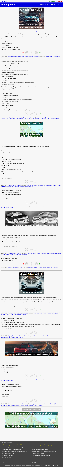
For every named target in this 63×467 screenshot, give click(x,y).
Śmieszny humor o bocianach (34, 118)
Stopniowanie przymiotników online (41, 455)
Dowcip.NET (8, 4)
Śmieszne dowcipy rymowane (50, 379)
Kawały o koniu (48, 185)
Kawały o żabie (56, 56)
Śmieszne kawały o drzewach (26, 186)
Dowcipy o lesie (48, 56)
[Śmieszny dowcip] (36, 52)
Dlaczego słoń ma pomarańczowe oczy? (17, 206)
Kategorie (44, 4)
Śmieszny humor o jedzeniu (52, 404)
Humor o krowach (41, 185)
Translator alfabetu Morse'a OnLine (12, 449)
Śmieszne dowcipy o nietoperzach (11, 186)
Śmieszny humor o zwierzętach (54, 336)
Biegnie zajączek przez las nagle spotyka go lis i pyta (20, 117)
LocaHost (55, 465)
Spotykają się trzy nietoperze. (14, 185)
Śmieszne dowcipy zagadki (44, 267)
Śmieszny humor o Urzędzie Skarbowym (51, 118)
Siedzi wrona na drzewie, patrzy (15, 253)
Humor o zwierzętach (10, 118)
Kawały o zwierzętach (31, 185)
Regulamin (6, 462)
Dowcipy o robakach (38, 405)
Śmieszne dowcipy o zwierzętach (50, 313)
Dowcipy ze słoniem (5, 337)
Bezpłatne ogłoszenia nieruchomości (12, 445)
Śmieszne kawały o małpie (22, 118)
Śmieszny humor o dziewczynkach (37, 404)
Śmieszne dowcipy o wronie (7, 254)
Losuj (53, 4)
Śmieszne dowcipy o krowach (54, 253)
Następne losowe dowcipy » (31, 409)
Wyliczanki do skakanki (38, 447)
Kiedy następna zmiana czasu (40, 449)
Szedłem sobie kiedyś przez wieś (15, 379)
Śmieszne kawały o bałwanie (20, 314)
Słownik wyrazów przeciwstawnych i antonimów (15, 451)
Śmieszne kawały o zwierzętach (39, 206)
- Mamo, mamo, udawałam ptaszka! (16, 404)
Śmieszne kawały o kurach (7, 380)
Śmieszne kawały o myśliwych (40, 336)
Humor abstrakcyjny (32, 253)
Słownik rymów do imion (9, 453)
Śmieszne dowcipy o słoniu (7, 207)
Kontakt (34, 462)
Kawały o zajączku (38, 313)
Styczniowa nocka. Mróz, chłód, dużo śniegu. (18, 313)
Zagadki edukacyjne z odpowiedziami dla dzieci (44, 451)
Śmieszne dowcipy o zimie (7, 314)
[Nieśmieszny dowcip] (26, 52)
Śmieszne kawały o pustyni (17, 337)
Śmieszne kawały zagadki (52, 206)
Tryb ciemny (4, 1)
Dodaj (60, 4)
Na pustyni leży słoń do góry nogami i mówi (17, 336)
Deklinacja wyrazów (8, 455)
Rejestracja (59, 1)
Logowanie (52, 1)
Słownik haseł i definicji (38, 453)
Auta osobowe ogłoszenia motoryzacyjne (42, 445)
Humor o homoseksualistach (7, 57)
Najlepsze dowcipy (12, 31)
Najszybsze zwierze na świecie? (15, 267)
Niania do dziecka (7, 457)
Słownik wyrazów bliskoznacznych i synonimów (15, 447)
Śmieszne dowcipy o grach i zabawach (24, 405)
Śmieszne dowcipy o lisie (43, 117)
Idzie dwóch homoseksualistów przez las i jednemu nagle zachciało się (33, 31)
